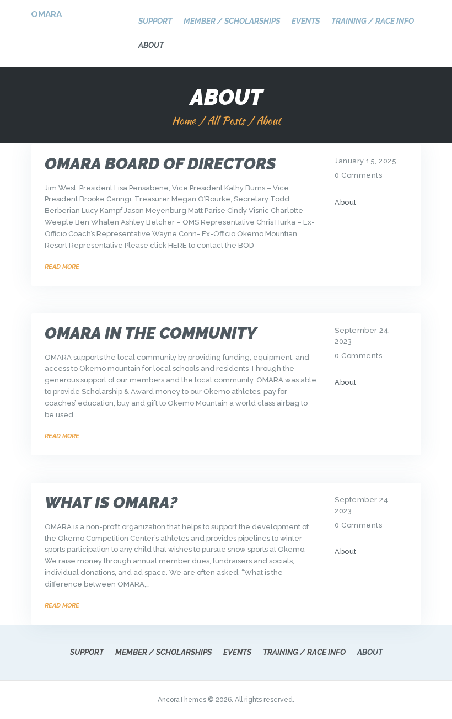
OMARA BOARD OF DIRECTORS (160, 164)
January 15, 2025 (365, 161)
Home (183, 120)
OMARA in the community (150, 333)
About (346, 202)
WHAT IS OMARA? (111, 503)
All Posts (226, 120)
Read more (62, 266)
